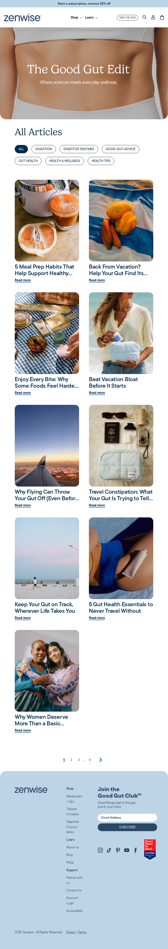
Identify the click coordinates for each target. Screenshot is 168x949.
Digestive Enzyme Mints (72, 826)
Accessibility (74, 910)
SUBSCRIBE (127, 827)
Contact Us (74, 890)
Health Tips (101, 161)
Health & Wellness (64, 161)
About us (72, 847)
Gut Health (28, 161)
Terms (82, 932)
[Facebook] (135, 851)
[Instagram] (100, 851)
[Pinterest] (117, 851)
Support (72, 870)
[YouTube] (126, 851)
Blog (69, 854)
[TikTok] (109, 851)
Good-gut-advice (120, 149)
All (21, 149)
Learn (89, 17)
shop (75, 17)
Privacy (71, 932)
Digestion (43, 149)
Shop (70, 788)
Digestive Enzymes (79, 149)
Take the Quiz (127, 17)
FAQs (70, 862)
